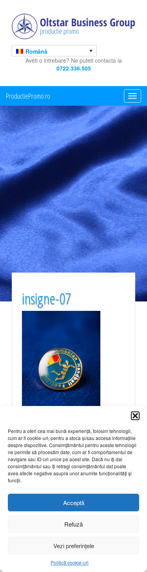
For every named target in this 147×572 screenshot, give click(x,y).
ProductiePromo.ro (28, 96)
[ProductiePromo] (73, 26)
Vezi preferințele (73, 545)
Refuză (73, 524)
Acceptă (73, 502)
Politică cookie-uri (70, 562)
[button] (135, 416)
